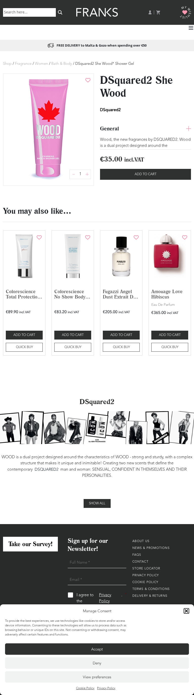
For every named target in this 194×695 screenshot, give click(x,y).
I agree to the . (101, 598)
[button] (186, 610)
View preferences (97, 677)
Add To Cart (145, 174)
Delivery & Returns (149, 596)
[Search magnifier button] (60, 12)
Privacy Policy (106, 688)
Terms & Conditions (151, 589)
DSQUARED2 (46, 469)
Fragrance (23, 64)
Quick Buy (24, 347)
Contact (140, 561)
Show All (97, 503)
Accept (97, 649)
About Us (141, 541)
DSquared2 (110, 109)
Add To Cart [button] (24, 335)
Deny (97, 663)
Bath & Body (61, 64)
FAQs (136, 555)
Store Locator (146, 568)
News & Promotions (151, 548)
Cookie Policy (85, 688)
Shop (7, 64)
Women (41, 64)
